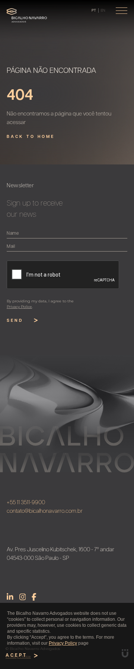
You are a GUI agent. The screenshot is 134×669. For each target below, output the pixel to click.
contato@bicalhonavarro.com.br (45, 511)
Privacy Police (19, 306)
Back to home (31, 137)
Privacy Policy (63, 643)
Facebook (34, 597)
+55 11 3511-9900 (26, 503)
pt (94, 11)
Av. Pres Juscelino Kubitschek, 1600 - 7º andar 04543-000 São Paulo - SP (60, 554)
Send (15, 321)
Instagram (22, 597)
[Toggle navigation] (121, 10)
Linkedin (10, 597)
